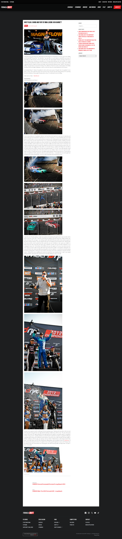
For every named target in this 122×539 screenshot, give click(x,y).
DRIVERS (85, 7)
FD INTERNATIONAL (5, 2)
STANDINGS (78, 7)
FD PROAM (12, 2)
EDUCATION (104, 2)
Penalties (72, 525)
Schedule (41, 522)
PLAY (104, 7)
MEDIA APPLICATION (117, 2)
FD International (27, 522)
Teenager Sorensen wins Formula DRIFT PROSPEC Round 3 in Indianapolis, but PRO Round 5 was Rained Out (86, 45)
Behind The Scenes (26, 474)
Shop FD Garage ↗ (58, 527)
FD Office (88, 522)
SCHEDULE (70, 7)
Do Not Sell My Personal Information (30, 534)
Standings (41, 527)
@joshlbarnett (36, 75)
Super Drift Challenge (28, 527)
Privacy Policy (96, 535)
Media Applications (90, 525)
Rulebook (72, 522)
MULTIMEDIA (92, 7)
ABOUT (100, 2)
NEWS (99, 7)
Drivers (40, 525)
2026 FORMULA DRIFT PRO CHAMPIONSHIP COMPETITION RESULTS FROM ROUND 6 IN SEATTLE (86, 36)
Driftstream (66, 440)
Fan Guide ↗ (57, 522)
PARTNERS (110, 2)
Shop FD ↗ (56, 525)
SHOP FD (109, 7)
